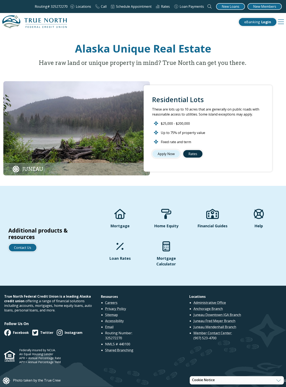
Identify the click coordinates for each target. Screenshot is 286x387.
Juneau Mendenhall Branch (214, 327)
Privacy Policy (115, 308)
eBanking (257, 21)
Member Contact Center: (212, 333)
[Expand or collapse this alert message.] (278, 380)
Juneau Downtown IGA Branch (217, 314)
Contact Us (22, 247)
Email (109, 327)
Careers (111, 302)
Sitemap (111, 314)
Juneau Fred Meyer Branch (214, 321)
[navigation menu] (281, 22)
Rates (192, 154)
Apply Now (166, 154)
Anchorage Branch (208, 308)
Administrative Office (209, 302)
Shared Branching (119, 350)
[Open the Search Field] (209, 6)
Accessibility (114, 321)
